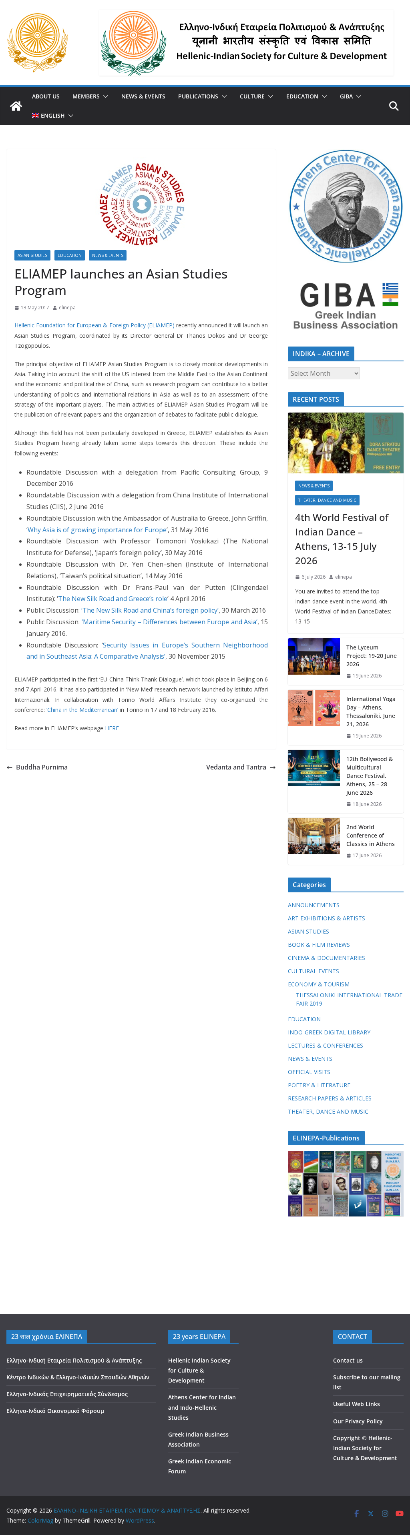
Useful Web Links (356, 1404)
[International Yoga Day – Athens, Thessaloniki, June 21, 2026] (314, 717)
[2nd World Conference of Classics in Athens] (314, 841)
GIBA (346, 96)
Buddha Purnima (42, 767)
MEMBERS (86, 96)
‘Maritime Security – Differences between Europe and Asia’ (169, 621)
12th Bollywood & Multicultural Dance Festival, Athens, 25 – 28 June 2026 (369, 775)
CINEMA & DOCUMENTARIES (326, 958)
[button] (104, 96)
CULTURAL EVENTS (313, 971)
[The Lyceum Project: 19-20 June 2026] (314, 661)
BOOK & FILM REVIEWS (319, 944)
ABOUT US (46, 96)
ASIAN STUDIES (32, 255)
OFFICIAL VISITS (309, 1072)
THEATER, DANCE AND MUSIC (327, 500)
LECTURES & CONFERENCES (325, 1045)
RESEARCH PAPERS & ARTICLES (330, 1098)
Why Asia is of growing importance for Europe (97, 529)
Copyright (346, 1438)
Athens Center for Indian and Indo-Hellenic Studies (202, 1407)
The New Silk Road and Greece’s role (112, 598)
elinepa (67, 307)
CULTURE (252, 96)
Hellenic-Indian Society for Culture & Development (365, 1448)
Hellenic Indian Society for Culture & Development (199, 1370)
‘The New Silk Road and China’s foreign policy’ (150, 610)
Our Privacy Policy (358, 1421)
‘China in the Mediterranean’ (82, 709)
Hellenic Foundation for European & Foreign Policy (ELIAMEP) (94, 325)
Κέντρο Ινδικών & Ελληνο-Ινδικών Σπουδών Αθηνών (77, 1377)
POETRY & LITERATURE (319, 1085)
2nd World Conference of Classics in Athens (370, 835)
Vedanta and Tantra (236, 767)
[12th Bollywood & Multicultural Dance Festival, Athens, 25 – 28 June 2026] (314, 782)
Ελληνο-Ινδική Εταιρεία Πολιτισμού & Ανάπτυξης (74, 1360)
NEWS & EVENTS (143, 96)
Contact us (348, 1360)
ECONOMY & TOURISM (319, 984)
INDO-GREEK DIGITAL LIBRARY (329, 1032)
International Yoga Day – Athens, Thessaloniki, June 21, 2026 (371, 711)
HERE (112, 728)
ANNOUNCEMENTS (314, 905)
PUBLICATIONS (198, 96)
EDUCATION (302, 96)
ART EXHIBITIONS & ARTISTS (326, 918)
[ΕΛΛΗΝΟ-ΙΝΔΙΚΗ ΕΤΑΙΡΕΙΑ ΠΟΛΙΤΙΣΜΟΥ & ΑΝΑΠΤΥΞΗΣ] (16, 106)
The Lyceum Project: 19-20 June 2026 (371, 655)
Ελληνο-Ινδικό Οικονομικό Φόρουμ (55, 1411)
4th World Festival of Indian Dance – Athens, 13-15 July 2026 (341, 539)
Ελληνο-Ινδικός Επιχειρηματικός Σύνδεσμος (67, 1394)
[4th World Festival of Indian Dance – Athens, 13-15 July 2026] (346, 443)
